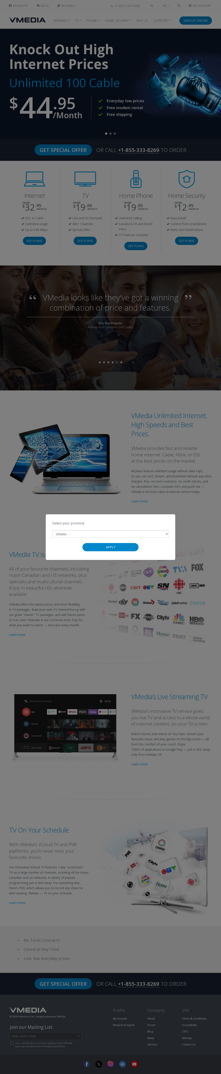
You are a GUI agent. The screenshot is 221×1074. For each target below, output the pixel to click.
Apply (110, 547)
